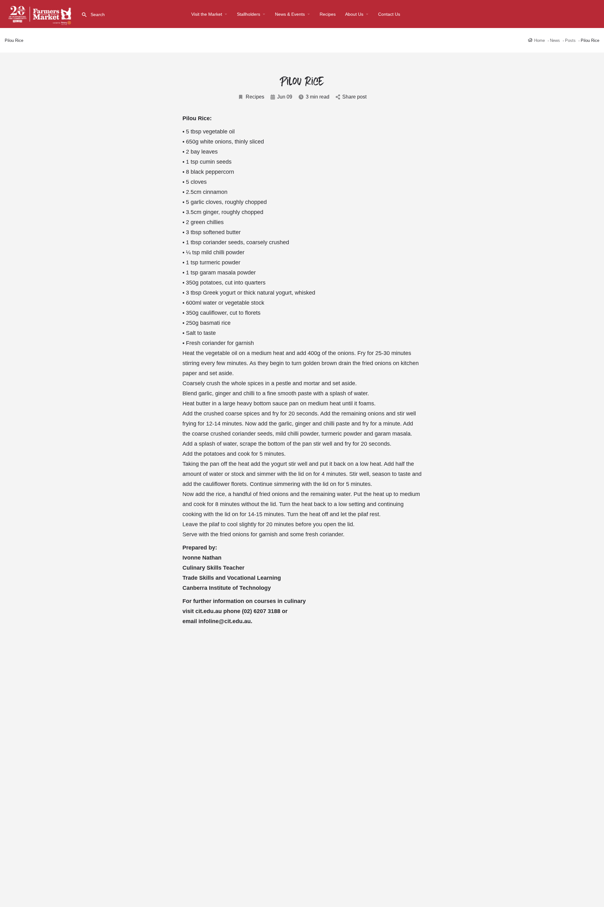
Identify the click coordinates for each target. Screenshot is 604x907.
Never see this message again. (302, 509)
